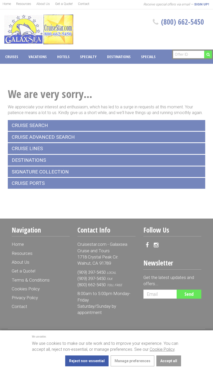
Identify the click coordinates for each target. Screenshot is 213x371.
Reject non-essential (87, 361)
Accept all (168, 361)
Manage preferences (132, 361)
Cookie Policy (162, 349)
